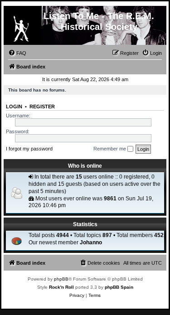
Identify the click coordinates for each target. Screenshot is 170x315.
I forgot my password (29, 148)
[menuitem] (17, 53)
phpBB (61, 278)
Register (42, 106)
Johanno (91, 242)
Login (14, 106)
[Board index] (21, 26)
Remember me (110, 148)
